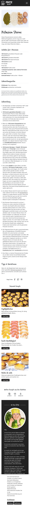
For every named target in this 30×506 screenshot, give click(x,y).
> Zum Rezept (5, 316)
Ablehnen (10, 503)
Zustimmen (18, 503)
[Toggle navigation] (27, 3)
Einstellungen (11, 499)
